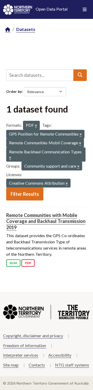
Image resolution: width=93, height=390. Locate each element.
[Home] (7, 30)
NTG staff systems (72, 364)
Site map (11, 364)
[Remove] (36, 126)
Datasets (25, 29)
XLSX (13, 263)
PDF (28, 263)
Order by (14, 91)
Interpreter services (20, 354)
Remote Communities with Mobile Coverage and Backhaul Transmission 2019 (46, 221)
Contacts (37, 364)
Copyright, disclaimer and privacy (33, 335)
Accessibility (59, 354)
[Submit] (80, 75)
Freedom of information (24, 345)
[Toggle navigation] (84, 9)
